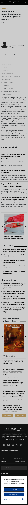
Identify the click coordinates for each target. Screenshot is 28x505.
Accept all (14, 489)
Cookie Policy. (11, 485)
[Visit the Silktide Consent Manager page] (22, 499)
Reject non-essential (14, 494)
